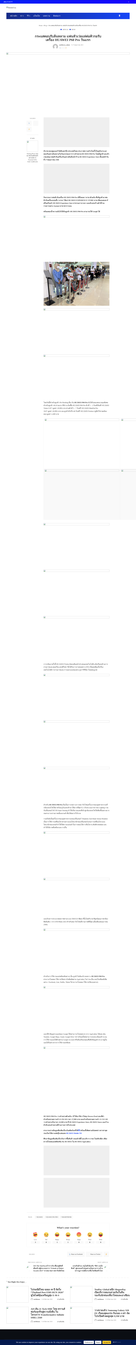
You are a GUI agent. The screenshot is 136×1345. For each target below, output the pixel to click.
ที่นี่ (79, 1130)
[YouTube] (133, 2)
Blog (45, 25)
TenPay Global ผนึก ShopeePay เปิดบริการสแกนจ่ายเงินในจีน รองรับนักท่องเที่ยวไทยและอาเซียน (112, 1292)
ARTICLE (65, 29)
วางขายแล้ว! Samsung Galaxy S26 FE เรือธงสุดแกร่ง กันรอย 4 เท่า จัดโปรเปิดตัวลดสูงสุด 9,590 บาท (112, 1313)
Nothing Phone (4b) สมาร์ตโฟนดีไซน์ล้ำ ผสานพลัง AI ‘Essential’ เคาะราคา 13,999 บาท (32, 158)
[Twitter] (131, 2)
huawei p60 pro (52, 1217)
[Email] (66, 48)
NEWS (73, 29)
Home (40, 25)
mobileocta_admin (64, 45)
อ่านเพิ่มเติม (60, 1299)
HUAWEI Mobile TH (74, 1133)
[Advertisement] (76, 132)
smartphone (67, 1217)
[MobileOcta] (11, 8)
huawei (40, 1217)
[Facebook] (129, 2)
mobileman (37, 1299)
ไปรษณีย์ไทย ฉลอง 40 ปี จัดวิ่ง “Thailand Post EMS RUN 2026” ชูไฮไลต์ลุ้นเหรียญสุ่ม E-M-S (47, 1292)
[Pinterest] (64, 48)
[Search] (126, 16)
